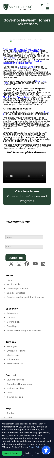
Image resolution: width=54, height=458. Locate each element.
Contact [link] (11, 413)
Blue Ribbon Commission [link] (16, 97)
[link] (17, 7)
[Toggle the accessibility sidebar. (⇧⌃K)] (46, 450)
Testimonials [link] (13, 284)
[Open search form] (48, 4)
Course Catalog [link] (15, 397)
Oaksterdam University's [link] (27, 50)
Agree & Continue (12, 453)
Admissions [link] (12, 313)
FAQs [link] (9, 417)
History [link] (10, 280)
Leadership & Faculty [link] (17, 288)
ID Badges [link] (12, 346)
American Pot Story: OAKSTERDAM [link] (24, 330)
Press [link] (9, 392)
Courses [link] (11, 317)
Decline (28, 453)
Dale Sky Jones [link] (26, 66)
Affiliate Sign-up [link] (15, 363)
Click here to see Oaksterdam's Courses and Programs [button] (27, 196)
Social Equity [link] (13, 326)
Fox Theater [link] (9, 57)
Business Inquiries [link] (15, 388)
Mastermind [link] (13, 355)
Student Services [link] (15, 379)
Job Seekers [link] (13, 359)
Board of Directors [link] (16, 292)
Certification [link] (13, 321)
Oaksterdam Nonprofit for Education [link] (25, 297)
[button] (47, 8)
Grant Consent (40, 453)
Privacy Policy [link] (35, 447)
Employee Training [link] (16, 350)
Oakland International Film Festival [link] (23, 61)
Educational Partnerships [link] (19, 384)
